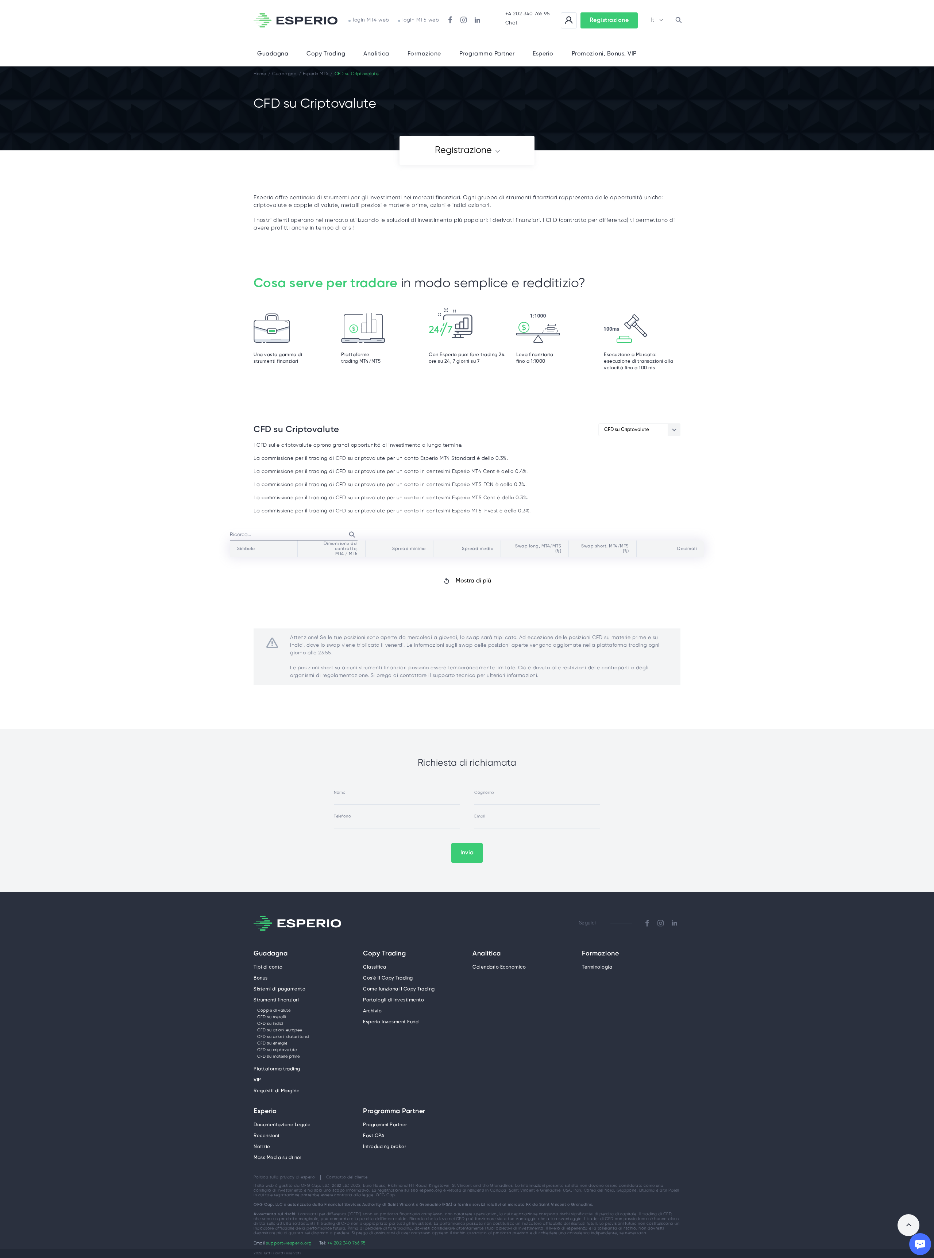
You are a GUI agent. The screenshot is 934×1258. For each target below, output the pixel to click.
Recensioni (266, 1136)
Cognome (484, 792)
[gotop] (908, 1225)
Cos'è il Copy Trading (388, 978)
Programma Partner (394, 1111)
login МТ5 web (420, 20)
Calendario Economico (499, 967)
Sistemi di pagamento (279, 989)
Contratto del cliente (347, 1177)
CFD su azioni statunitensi (283, 1037)
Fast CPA (373, 1136)
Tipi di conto (268, 967)
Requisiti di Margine (277, 1091)
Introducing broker (384, 1146)
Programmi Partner (385, 1125)
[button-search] (678, 20)
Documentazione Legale (282, 1125)
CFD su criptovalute (277, 1050)
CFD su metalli (271, 1017)
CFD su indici (270, 1024)
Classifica (374, 967)
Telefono (342, 816)
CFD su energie (272, 1043)
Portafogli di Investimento (393, 1000)
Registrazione (463, 150)
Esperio (265, 1111)
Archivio (372, 1011)
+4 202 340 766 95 (527, 14)
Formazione (424, 54)
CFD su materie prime (278, 1056)
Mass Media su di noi (277, 1157)
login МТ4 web (371, 20)
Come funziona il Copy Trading (399, 989)
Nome (339, 792)
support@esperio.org (289, 1243)
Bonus (261, 978)
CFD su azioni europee (279, 1030)
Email (479, 816)
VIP (257, 1080)
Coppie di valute (273, 1010)
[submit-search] (352, 535)
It (652, 20)
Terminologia (597, 967)
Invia (467, 853)
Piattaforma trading (277, 1069)
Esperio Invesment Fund (390, 1022)
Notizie (262, 1146)
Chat (511, 23)
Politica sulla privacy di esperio (284, 1177)
